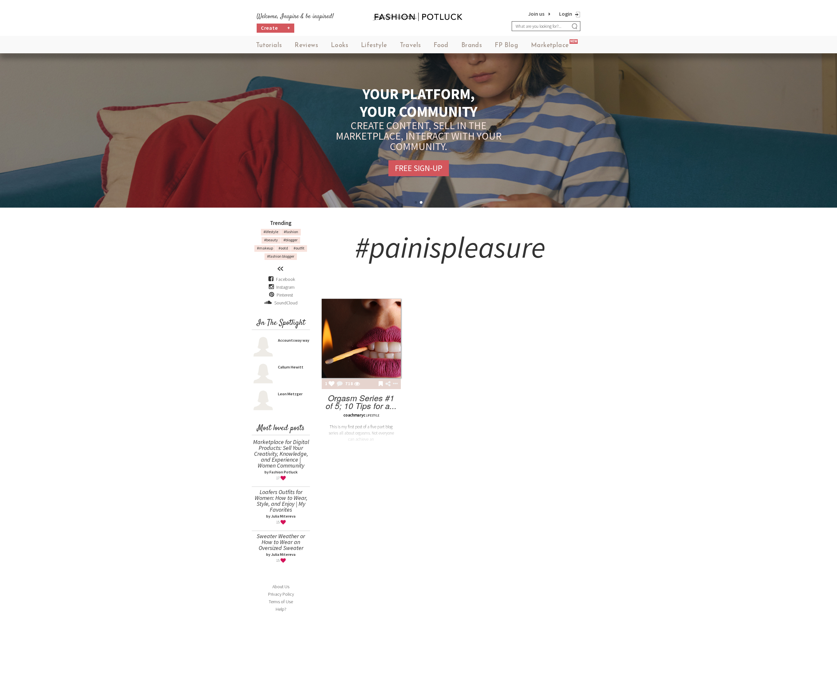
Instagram (285, 287)
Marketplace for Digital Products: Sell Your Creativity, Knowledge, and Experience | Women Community (281, 453)
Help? (281, 609)
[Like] (331, 384)
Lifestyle (374, 46)
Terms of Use (281, 602)
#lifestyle (271, 231)
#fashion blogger (280, 256)
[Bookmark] (381, 384)
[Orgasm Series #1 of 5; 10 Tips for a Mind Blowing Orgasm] (361, 338)
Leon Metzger (290, 393)
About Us (280, 587)
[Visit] (357, 384)
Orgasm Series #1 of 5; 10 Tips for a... (361, 401)
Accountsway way (293, 340)
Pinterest (284, 295)
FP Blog (506, 46)
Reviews (306, 46)
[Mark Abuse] (394, 384)
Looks (339, 46)
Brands (471, 46)
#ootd (283, 248)
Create (275, 28)
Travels (410, 46)
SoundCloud (285, 303)
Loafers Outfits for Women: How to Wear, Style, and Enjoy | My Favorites (281, 500)
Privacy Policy (281, 594)
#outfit (299, 248)
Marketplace (550, 46)
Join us (536, 13)
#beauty (271, 239)
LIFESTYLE (372, 415)
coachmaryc (354, 415)
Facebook (285, 279)
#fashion (291, 231)
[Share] (387, 384)
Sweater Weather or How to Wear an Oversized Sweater (281, 542)
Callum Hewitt (290, 367)
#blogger (290, 239)
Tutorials (269, 46)
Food (441, 46)
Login (565, 13)
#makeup (265, 248)
